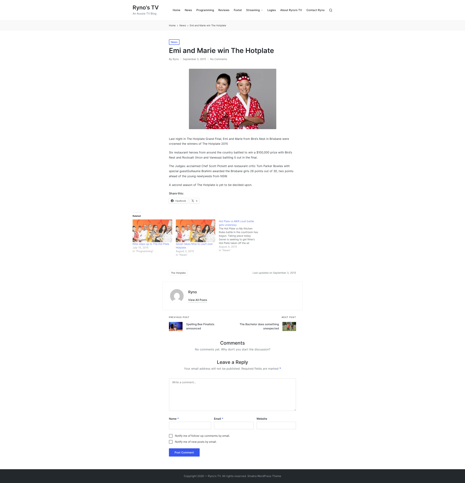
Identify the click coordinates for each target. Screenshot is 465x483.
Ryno (192, 292)
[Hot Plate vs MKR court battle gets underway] (240, 235)
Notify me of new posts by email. (196, 441)
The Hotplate (178, 272)
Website (261, 418)
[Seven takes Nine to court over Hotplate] (195, 230)
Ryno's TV (146, 8)
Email (218, 418)
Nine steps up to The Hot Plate (151, 243)
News (174, 42)
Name (174, 418)
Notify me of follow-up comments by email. (202, 435)
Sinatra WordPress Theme (264, 476)
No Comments (218, 59)
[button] (197, 299)
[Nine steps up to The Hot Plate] (152, 230)
